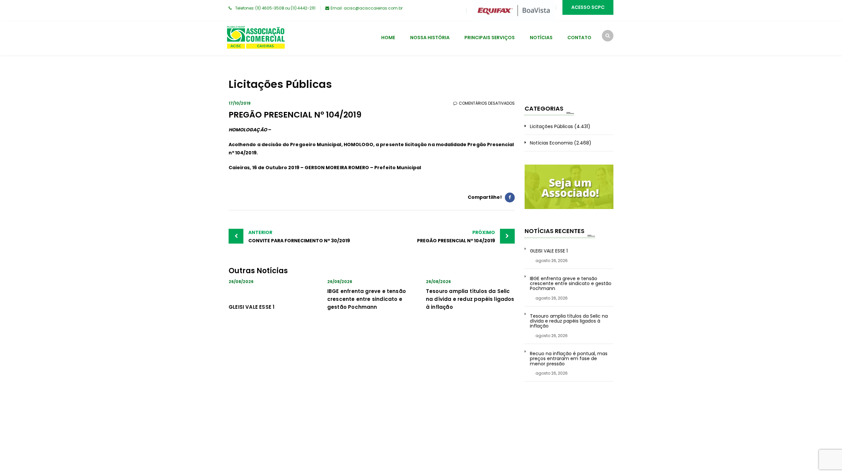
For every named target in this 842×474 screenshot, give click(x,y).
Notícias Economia (551, 143)
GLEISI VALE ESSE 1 (251, 306)
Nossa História (430, 37)
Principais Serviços (489, 37)
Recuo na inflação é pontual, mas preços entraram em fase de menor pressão (568, 358)
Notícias (541, 37)
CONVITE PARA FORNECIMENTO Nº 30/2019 (299, 236)
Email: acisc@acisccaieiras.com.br (367, 8)
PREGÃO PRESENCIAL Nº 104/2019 (456, 236)
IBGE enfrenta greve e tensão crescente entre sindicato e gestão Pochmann (366, 299)
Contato (579, 37)
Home (388, 37)
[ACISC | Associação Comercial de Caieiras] (255, 38)
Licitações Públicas (551, 126)
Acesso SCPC (588, 7)
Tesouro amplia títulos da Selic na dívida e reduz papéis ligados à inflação (470, 299)
